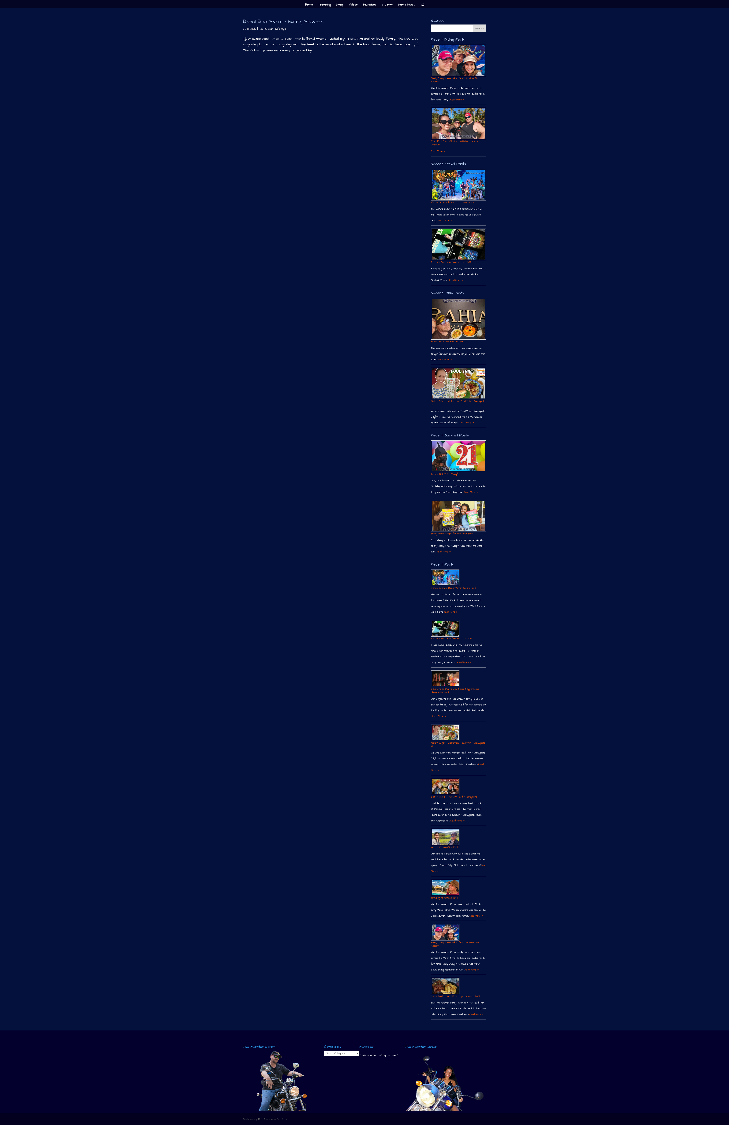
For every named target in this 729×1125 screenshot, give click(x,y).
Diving (339, 5)
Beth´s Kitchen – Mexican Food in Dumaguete (454, 796)
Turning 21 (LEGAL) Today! (444, 474)
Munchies (369, 5)
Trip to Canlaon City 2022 (444, 847)
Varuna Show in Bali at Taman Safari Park (453, 202)
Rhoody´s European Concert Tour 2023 (451, 262)
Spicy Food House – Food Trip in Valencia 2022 (455, 996)
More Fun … (406, 5)
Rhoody (251, 29)
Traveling (324, 5)
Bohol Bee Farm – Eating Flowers (283, 21)
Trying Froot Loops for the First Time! (452, 533)
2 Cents (387, 5)
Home (309, 5)
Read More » (457, 99)
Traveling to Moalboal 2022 (444, 897)
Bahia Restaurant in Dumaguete (447, 341)
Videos (353, 5)
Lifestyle (280, 29)
